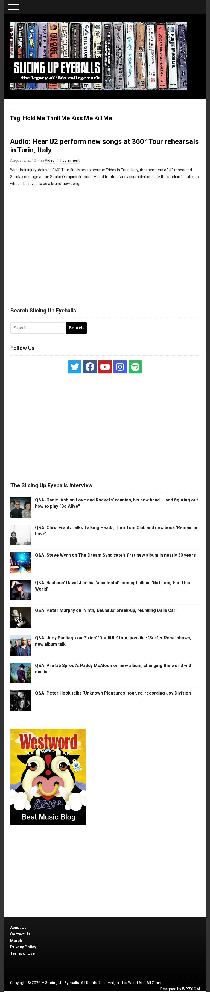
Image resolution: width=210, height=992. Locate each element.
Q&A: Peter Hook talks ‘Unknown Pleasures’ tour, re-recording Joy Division (113, 693)
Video (50, 160)
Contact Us (20, 934)
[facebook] (90, 366)
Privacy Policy (23, 947)
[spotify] (135, 366)
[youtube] (105, 366)
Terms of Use (22, 953)
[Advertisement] (105, 252)
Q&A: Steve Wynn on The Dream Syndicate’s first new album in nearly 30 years (115, 555)
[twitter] (74, 366)
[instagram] (120, 366)
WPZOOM (191, 989)
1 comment (70, 160)
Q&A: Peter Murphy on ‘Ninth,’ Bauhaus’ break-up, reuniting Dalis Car (105, 610)
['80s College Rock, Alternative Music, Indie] (98, 56)
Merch (16, 940)
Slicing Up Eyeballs (62, 983)
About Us (18, 927)
